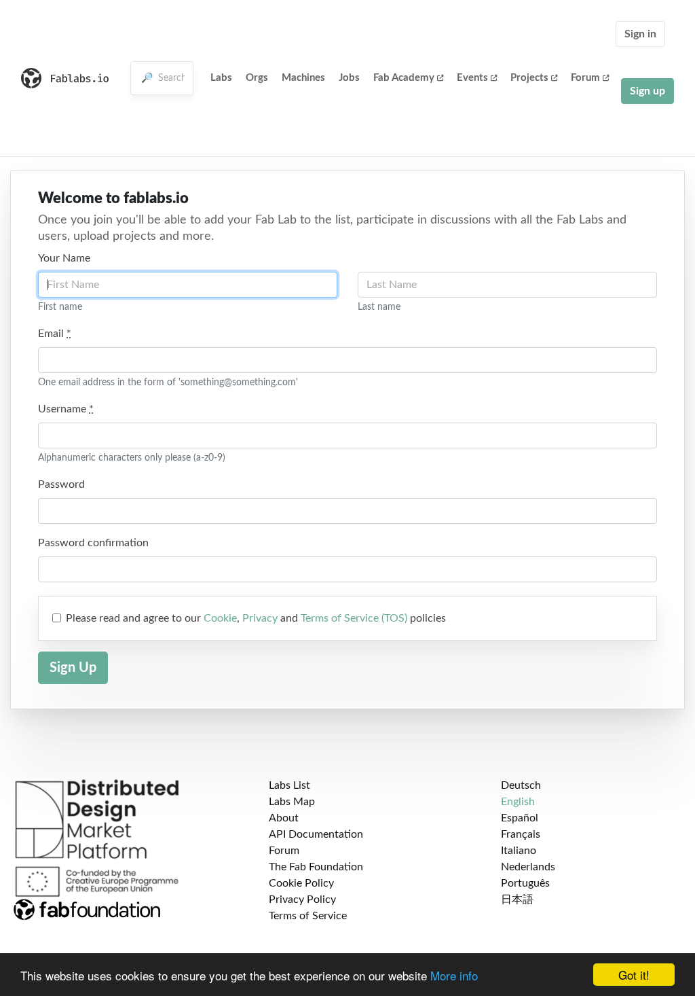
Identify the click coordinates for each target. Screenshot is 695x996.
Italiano (518, 850)
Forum (585, 78)
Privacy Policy (302, 899)
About (284, 818)
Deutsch (521, 785)
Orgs (257, 78)
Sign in (640, 34)
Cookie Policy (301, 883)
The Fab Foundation (316, 866)
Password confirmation (93, 542)
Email (54, 333)
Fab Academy (403, 78)
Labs (221, 78)
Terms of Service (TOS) (354, 618)
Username (66, 409)
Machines (303, 78)
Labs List (289, 785)
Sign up (647, 91)
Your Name (64, 258)
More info (454, 975)
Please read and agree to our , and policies (256, 618)
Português (525, 883)
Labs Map (292, 801)
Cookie (220, 618)
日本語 (517, 899)
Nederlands (528, 866)
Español (519, 818)
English (518, 801)
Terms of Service (308, 915)
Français (520, 834)
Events (472, 78)
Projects (529, 78)
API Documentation (316, 834)
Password (61, 484)
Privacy (260, 618)
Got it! (634, 974)
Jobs (349, 78)
